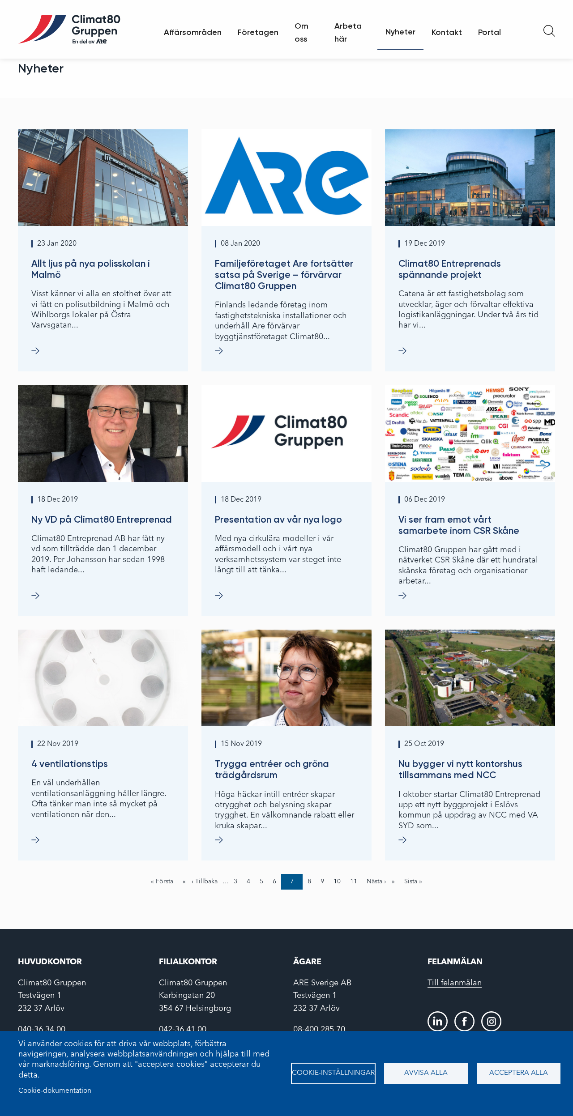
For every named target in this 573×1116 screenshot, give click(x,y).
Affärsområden (193, 32)
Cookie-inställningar (333, 1073)
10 (339, 881)
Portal (489, 32)
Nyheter (400, 32)
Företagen (258, 32)
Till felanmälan (455, 983)
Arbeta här (348, 32)
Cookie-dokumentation (54, 1091)
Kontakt (447, 32)
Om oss (301, 32)
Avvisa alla (426, 1073)
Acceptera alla (518, 1073)
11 (356, 881)
